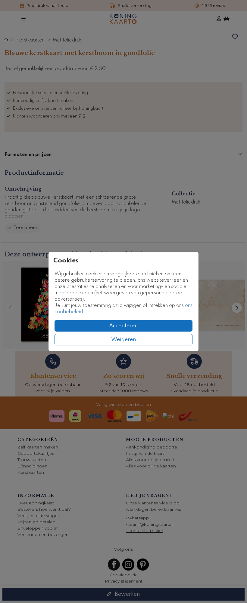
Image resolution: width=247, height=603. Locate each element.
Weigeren (123, 339)
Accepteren (123, 326)
